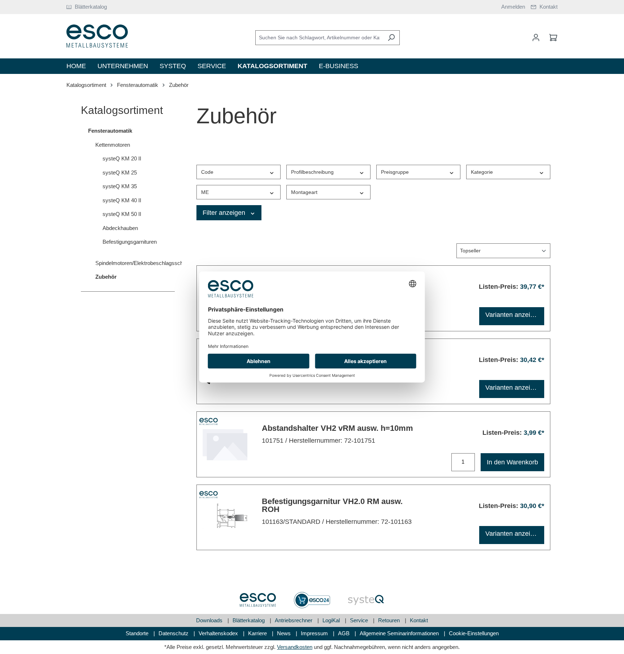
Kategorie (482, 172)
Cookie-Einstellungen (474, 633)
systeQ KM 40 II (122, 200)
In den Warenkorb (512, 462)
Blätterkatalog (249, 620)
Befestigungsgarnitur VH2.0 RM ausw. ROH (332, 505)
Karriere (258, 633)
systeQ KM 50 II (122, 214)
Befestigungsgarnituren (130, 242)
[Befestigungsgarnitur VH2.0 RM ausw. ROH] (225, 516)
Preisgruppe (395, 172)
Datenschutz (174, 633)
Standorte (138, 633)
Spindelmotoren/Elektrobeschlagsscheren (135, 263)
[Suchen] (391, 37)
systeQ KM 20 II (122, 158)
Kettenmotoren (112, 145)
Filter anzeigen (225, 212)
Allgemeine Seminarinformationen (400, 633)
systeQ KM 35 (120, 186)
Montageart (304, 192)
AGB (344, 633)
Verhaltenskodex (219, 633)
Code (207, 172)
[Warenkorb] (551, 37)
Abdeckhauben (120, 228)
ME (205, 192)
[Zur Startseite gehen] (97, 36)
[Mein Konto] (536, 37)
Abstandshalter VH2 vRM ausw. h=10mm (337, 428)
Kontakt (419, 620)
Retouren (389, 620)
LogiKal (331, 620)
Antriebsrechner (294, 620)
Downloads (210, 620)
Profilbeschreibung (312, 172)
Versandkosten (294, 647)
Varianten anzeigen (513, 314)
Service (359, 620)
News (284, 633)
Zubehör (106, 277)
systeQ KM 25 (120, 172)
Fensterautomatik (110, 131)
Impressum (315, 633)
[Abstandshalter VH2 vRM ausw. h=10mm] (225, 443)
